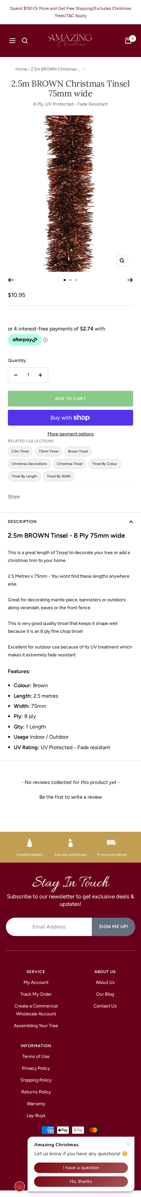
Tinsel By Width (59, 476)
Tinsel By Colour (104, 464)
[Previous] (10, 280)
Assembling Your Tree (36, 1025)
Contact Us (105, 1006)
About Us (105, 982)
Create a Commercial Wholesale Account (36, 1010)
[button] (70, 796)
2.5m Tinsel (20, 451)
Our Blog (105, 994)
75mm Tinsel (48, 451)
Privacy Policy (36, 1068)
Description (22, 521)
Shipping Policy (35, 1080)
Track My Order (36, 994)
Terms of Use (36, 1056)
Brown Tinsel (78, 451)
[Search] (25, 41)
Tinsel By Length (24, 476)
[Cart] (128, 41)
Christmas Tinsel (69, 464)
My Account (36, 982)
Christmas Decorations (29, 464)
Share (14, 496)
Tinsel (62, 552)
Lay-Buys (36, 1115)
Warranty (36, 1104)
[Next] (130, 280)
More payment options (71, 434)
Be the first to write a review (70, 797)
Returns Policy (36, 1092)
